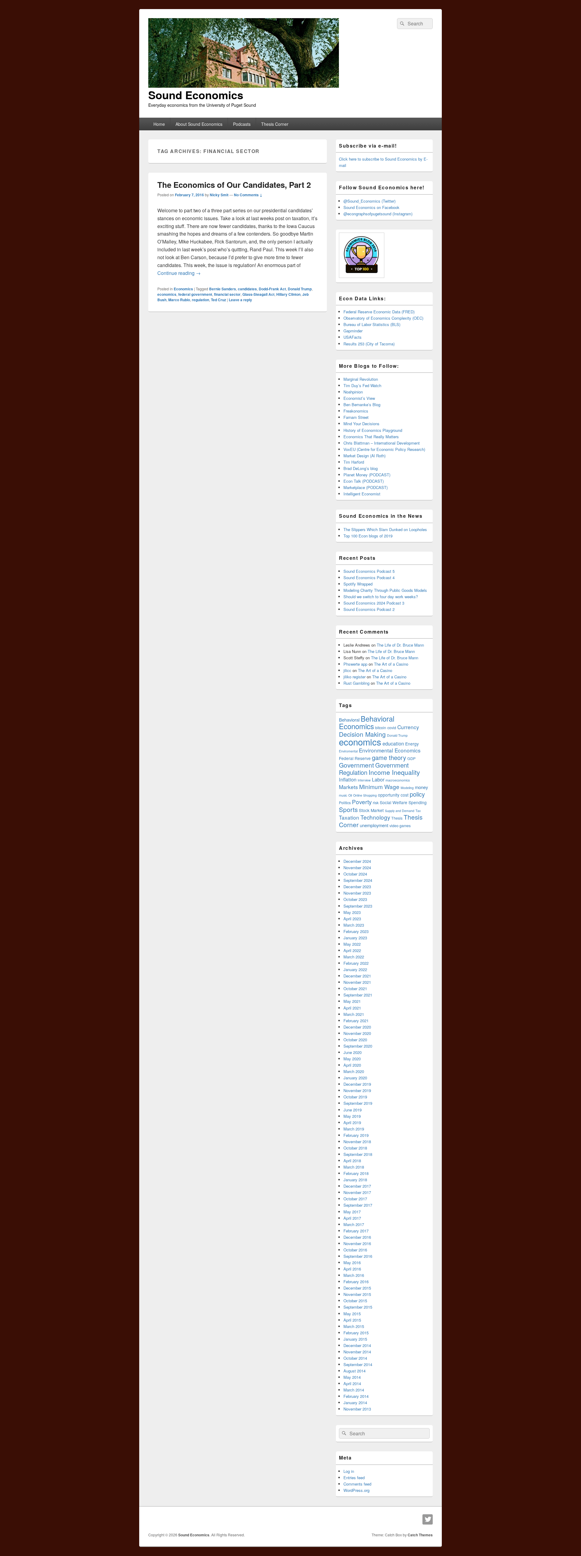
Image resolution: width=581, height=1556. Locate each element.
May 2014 (352, 1377)
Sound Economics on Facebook (371, 207)
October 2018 (355, 1148)
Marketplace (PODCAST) (365, 487)
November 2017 (357, 1192)
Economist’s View (359, 398)
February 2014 (356, 1396)
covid (391, 727)
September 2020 (357, 1046)
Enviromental (348, 751)
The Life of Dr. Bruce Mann (400, 645)
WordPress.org (356, 1490)
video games (400, 825)
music (343, 795)
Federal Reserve (355, 758)
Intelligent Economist (361, 494)
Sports (348, 809)
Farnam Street (356, 417)
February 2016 (356, 1281)
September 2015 (357, 1307)
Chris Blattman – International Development (381, 443)
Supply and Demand (399, 810)
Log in (348, 1471)
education (393, 743)
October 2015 (355, 1300)
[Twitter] (427, 1519)
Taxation (349, 817)
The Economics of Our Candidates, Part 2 (234, 184)
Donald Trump (300, 289)
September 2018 (357, 1154)
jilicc (347, 670)
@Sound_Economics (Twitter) (369, 201)
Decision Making (362, 734)
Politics (345, 802)
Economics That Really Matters (371, 436)
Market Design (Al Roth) (364, 455)
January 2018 (355, 1179)
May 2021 (352, 1001)
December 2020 (357, 1027)
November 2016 (357, 1243)
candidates (247, 289)
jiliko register (354, 677)
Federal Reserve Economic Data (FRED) (379, 312)
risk (376, 802)
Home (159, 124)
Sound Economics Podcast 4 (369, 577)
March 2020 (353, 1071)
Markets (348, 787)
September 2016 (357, 1256)
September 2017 (357, 1205)
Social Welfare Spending (403, 802)
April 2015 (352, 1320)
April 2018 (352, 1160)
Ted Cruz (218, 299)
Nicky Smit (219, 194)
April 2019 (352, 1122)
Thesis (396, 818)
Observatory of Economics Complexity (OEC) (383, 318)
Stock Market (371, 810)
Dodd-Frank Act (272, 289)
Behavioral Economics (366, 722)
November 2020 (357, 1033)
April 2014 (352, 1383)
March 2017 (353, 1224)
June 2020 (352, 1052)
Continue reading (179, 272)
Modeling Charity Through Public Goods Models (385, 590)
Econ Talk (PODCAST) (363, 481)
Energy (412, 744)
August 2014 (354, 1371)
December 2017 (357, 1186)
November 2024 (357, 867)
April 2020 (352, 1065)
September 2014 (357, 1364)
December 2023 (357, 886)
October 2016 (355, 1250)
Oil (350, 795)
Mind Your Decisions (361, 423)
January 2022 (355, 969)
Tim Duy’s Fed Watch (362, 385)
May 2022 (352, 944)
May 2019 (352, 1116)
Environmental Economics (390, 750)
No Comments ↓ (248, 194)
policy (417, 794)
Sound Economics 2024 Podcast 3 (373, 603)
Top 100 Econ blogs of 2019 (367, 536)
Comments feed (357, 1484)
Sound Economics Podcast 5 (369, 571)
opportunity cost (393, 795)
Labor (378, 779)
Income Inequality (394, 772)
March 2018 (353, 1167)
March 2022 (353, 957)
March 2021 (353, 1014)
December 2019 (357, 1084)
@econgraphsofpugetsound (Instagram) (377, 214)
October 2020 (355, 1039)
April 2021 (352, 1008)
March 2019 (353, 1129)
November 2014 (357, 1352)
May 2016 (352, 1262)
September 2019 (357, 1103)
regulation (200, 299)
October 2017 (355, 1199)
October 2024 (355, 874)
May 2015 (352, 1313)
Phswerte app (355, 664)
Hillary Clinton (288, 294)
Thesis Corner (274, 124)
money (421, 787)
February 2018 (356, 1173)
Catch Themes (420, 1535)
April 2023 (352, 919)
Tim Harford (353, 462)
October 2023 (355, 899)
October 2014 (355, 1358)
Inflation (347, 779)
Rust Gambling (356, 683)
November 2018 (357, 1141)
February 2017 (356, 1231)
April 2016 (352, 1269)
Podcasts (242, 124)
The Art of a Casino (391, 664)
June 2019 (352, 1110)
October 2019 (355, 1097)
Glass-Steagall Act (258, 294)
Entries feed (354, 1477)
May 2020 (352, 1059)
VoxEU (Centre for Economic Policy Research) (384, 449)
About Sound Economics (199, 124)
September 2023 (357, 906)
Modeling (407, 787)
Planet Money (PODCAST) (366, 475)
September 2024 (357, 880)
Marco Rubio (179, 299)
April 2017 (352, 1218)
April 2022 (352, 950)
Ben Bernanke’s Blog (361, 404)
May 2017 (352, 1212)
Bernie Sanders (222, 289)
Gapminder (353, 331)
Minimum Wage (379, 786)
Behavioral (349, 719)
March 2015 (353, 1326)
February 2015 (356, 1333)
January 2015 (355, 1339)
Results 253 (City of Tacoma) (369, 344)
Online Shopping (365, 795)
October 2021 (355, 988)
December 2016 (357, 1237)
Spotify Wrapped (358, 584)
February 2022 (356, 963)
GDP (411, 758)
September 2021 (357, 995)
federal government (195, 294)
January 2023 (355, 938)
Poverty (362, 802)
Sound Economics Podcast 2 (369, 609)
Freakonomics (355, 411)
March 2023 (353, 925)
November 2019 (357, 1090)
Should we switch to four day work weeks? (380, 596)
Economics (183, 289)
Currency (408, 727)
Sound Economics (195, 95)
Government (356, 764)
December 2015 (357, 1288)
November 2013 (357, 1409)
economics (166, 294)
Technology (375, 817)
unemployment (374, 825)
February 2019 (356, 1135)
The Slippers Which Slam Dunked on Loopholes (385, 529)
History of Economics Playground (372, 430)
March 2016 (353, 1275)
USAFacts (352, 337)
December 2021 (357, 976)
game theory (389, 757)
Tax (418, 810)
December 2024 (357, 861)
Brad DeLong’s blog (360, 468)
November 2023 (357, 893)
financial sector (227, 294)
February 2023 (356, 931)
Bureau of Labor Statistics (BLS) (371, 324)
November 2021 (357, 982)
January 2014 (355, 1402)
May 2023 (352, 912)
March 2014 (353, 1390)
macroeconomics (398, 780)
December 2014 (357, 1345)
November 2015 (357, 1294)
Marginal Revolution (360, 379)
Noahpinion (353, 392)
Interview (364, 780)
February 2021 (356, 1020)
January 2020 (355, 1078)
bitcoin (380, 727)
